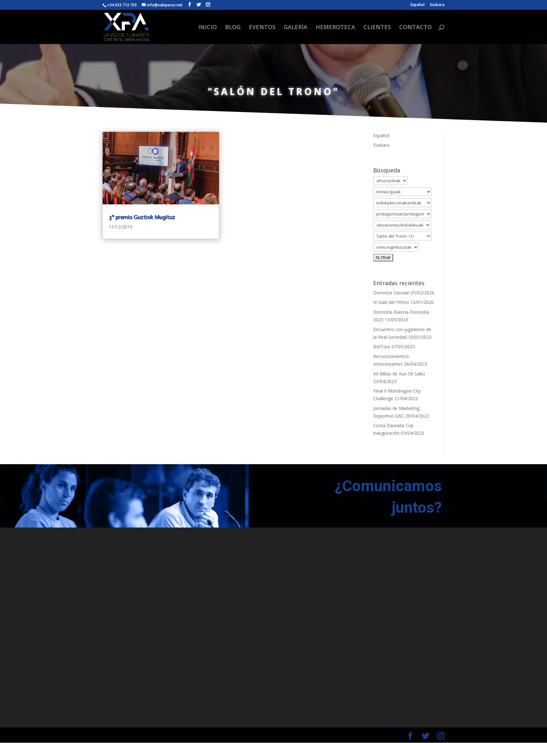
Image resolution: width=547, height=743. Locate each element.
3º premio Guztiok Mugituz (142, 217)
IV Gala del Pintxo (391, 302)
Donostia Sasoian (391, 293)
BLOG (233, 28)
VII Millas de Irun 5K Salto (399, 374)
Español (417, 5)
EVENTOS (262, 28)
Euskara (437, 5)
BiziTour (381, 346)
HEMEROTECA (335, 28)
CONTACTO (415, 28)
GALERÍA (295, 28)
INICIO (207, 28)
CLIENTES (377, 28)
